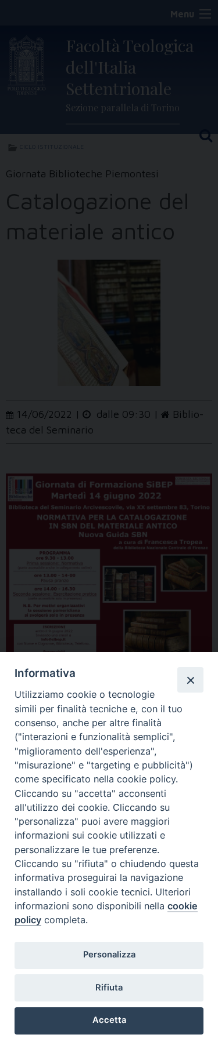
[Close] (190, 680)
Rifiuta (109, 987)
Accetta (109, 1020)
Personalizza (109, 954)
